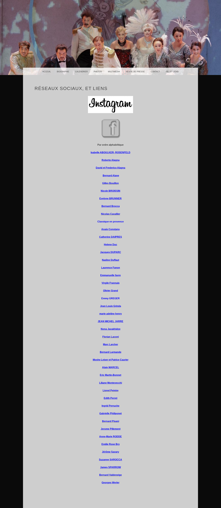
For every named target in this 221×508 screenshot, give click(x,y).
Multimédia (114, 71)
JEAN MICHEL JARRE (110, 321)
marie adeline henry (110, 313)
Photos (98, 71)
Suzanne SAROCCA (110, 459)
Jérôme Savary (110, 452)
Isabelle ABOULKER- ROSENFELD (110, 152)
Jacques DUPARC (110, 252)
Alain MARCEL (110, 367)
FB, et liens (172, 71)
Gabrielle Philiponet (110, 413)
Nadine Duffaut (110, 260)
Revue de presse (135, 71)
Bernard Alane (111, 175)
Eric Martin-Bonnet (110, 375)
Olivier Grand (110, 290)
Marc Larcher (110, 344)
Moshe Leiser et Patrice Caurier (110, 359)
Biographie (63, 71)
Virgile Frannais (111, 283)
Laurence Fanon (110, 267)
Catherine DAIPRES (110, 237)
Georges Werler (110, 482)
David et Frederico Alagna (110, 167)
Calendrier (81, 71)
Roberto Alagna (111, 160)
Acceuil (46, 71)
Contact (155, 71)
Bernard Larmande (110, 352)
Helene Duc (110, 244)
